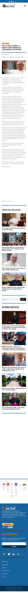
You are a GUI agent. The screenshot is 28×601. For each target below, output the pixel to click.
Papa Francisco (6, 201)
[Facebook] (9, 1)
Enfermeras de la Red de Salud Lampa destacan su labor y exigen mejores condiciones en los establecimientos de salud (13, 369)
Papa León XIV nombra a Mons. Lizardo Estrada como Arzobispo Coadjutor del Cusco (13, 408)
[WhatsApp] (16, 1)
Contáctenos (4, 573)
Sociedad (7, 43)
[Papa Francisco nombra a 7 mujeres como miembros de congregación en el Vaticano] (14, 67)
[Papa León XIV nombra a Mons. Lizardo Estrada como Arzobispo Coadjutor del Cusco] (12, 399)
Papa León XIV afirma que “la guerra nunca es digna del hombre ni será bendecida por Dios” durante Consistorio (13, 248)
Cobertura (4, 567)
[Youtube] (13, 1)
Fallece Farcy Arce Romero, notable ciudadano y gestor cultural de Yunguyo (14, 389)
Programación (5, 564)
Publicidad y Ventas (6, 570)
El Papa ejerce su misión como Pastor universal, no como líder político (13, 228)
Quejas (3, 576)
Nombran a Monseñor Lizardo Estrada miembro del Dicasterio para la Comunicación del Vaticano (13, 289)
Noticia (3, 43)
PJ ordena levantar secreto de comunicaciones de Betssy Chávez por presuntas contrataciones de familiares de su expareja (14, 327)
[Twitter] (11, 1)
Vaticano (10, 201)
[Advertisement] (14, 24)
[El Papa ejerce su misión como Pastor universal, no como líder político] (12, 220)
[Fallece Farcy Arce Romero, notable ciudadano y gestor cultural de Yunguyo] (12, 380)
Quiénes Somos (5, 561)
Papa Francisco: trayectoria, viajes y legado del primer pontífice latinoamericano (13, 268)
